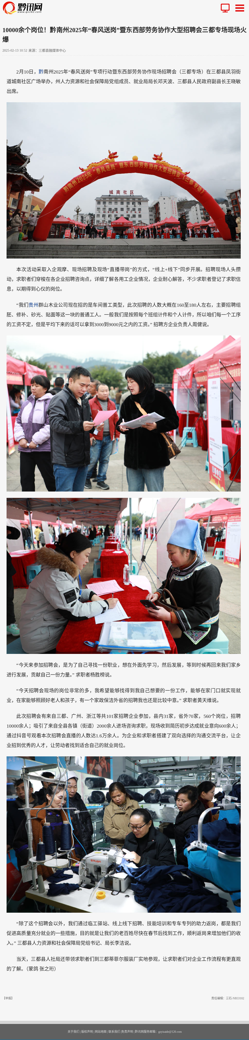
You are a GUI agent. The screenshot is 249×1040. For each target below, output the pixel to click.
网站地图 (101, 1031)
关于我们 (73, 1031)
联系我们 (114, 1031)
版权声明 (87, 1031)
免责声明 (127, 1031)
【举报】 (8, 998)
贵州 (33, 305)
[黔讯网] (24, 8)
